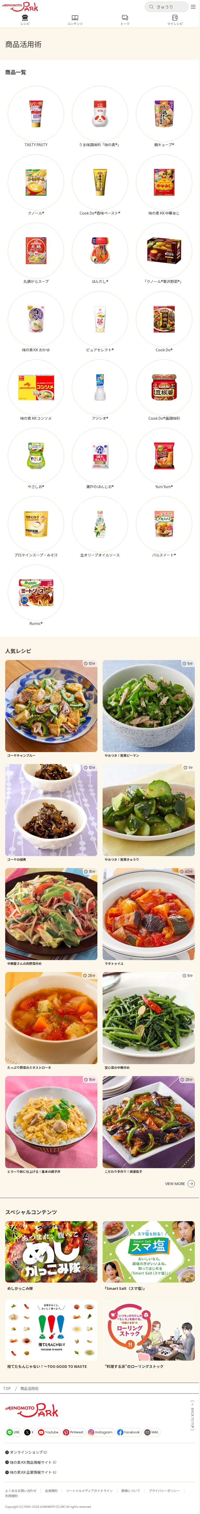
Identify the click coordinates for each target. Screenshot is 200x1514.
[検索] (151, 7)
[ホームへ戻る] (20, 7)
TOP (7, 1388)
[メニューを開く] (193, 6)
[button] (167, 7)
